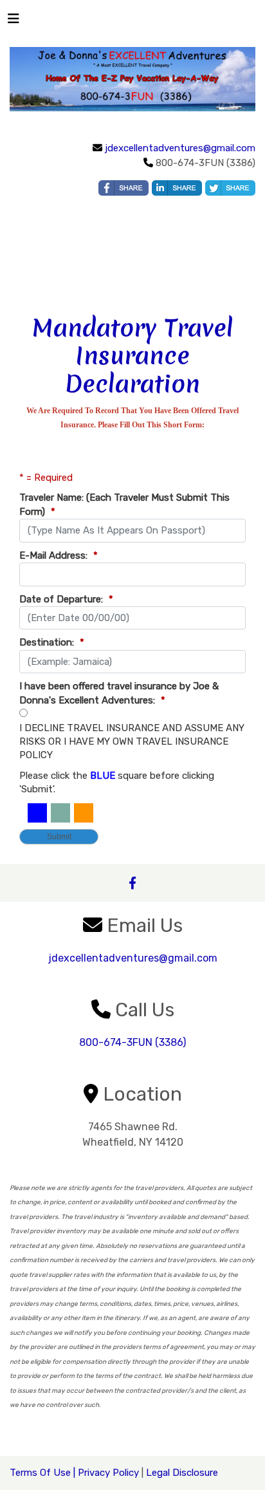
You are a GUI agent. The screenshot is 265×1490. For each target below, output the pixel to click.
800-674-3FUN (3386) (132, 1042)
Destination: (51, 642)
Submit (59, 836)
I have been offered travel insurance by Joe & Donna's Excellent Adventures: (119, 692)
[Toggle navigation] (13, 22)
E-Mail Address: (58, 555)
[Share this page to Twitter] (230, 188)
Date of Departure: (66, 599)
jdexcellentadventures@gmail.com (180, 148)
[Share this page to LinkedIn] (177, 188)
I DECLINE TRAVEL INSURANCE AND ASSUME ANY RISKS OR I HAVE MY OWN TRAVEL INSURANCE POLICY (131, 741)
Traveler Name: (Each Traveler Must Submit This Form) (124, 504)
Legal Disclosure (182, 1472)
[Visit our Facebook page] (132, 882)
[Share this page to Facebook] (123, 188)
